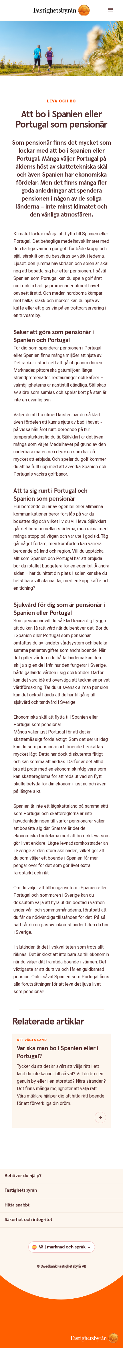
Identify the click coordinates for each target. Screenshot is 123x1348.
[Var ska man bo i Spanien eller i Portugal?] (100, 1117)
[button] (112, 10)
